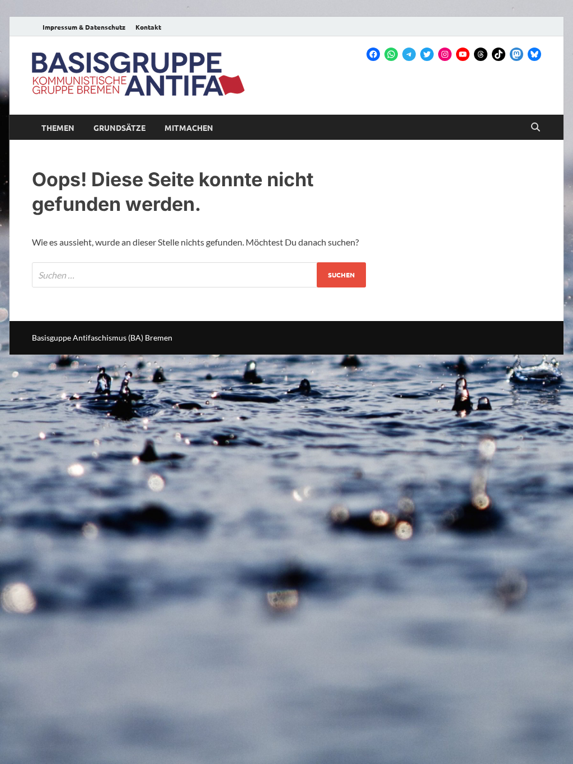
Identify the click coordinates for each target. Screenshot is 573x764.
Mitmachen (189, 127)
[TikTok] (498, 54)
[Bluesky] (534, 54)
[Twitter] (427, 54)
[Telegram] (409, 54)
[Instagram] (445, 54)
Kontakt (148, 26)
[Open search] (535, 127)
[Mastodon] (516, 54)
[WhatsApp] (391, 54)
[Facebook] (373, 54)
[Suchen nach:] (199, 274)
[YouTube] (462, 54)
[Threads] (480, 54)
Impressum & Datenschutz (84, 26)
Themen (57, 127)
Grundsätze (119, 127)
